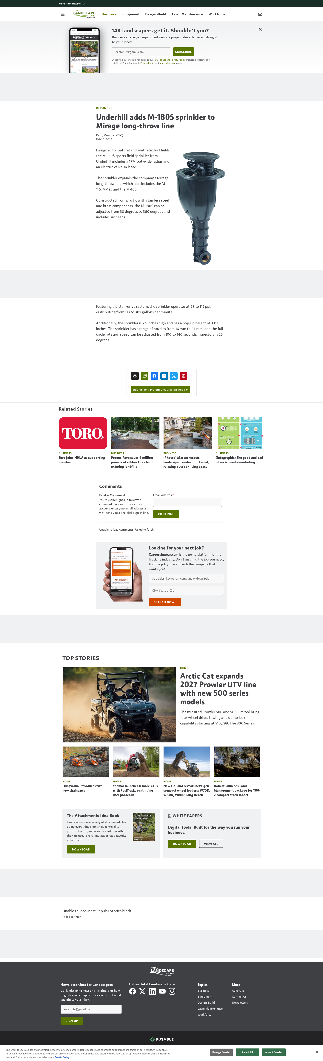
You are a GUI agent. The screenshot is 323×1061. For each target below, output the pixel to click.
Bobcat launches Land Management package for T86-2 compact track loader (237, 790)
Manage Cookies (221, 1052)
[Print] (135, 376)
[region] (161, 1052)
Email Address (163, 494)
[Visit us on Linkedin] (152, 991)
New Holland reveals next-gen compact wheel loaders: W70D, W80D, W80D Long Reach (186, 790)
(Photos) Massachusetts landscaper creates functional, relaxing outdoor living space (186, 462)
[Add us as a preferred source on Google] (144, 376)
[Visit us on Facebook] (132, 991)
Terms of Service (167, 62)
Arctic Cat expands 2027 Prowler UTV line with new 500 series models (218, 689)
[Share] (154, 376)
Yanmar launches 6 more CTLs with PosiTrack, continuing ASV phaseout (135, 790)
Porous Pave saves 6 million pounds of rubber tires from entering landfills (132, 462)
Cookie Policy (62, 1057)
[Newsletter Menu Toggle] (260, 14)
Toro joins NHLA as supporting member (82, 460)
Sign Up (72, 1021)
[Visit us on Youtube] (162, 991)
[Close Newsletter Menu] (260, 29)
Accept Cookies (273, 1052)
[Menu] (63, 14)
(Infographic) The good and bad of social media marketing (239, 460)
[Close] (317, 1052)
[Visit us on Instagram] (172, 991)
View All (211, 844)
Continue (166, 514)
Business (104, 108)
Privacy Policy (147, 62)
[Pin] (183, 376)
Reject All (247, 1052)
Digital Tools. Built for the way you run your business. (209, 830)
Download (81, 849)
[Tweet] (174, 376)
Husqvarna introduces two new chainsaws (82, 788)
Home (184, 668)
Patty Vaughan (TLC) (109, 135)
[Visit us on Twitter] (142, 991)
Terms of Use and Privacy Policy (169, 59)
